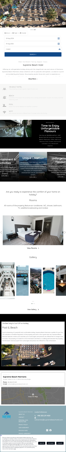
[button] (32, 303)
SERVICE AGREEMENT (25, 433)
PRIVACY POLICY (23, 424)
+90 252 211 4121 (43, 416)
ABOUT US (21, 414)
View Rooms (33, 248)
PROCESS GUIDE (23, 430)
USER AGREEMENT (24, 427)
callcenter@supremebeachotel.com (49, 420)
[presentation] (32, 301)
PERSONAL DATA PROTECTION (23, 421)
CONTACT (21, 417)
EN (26, 8)
